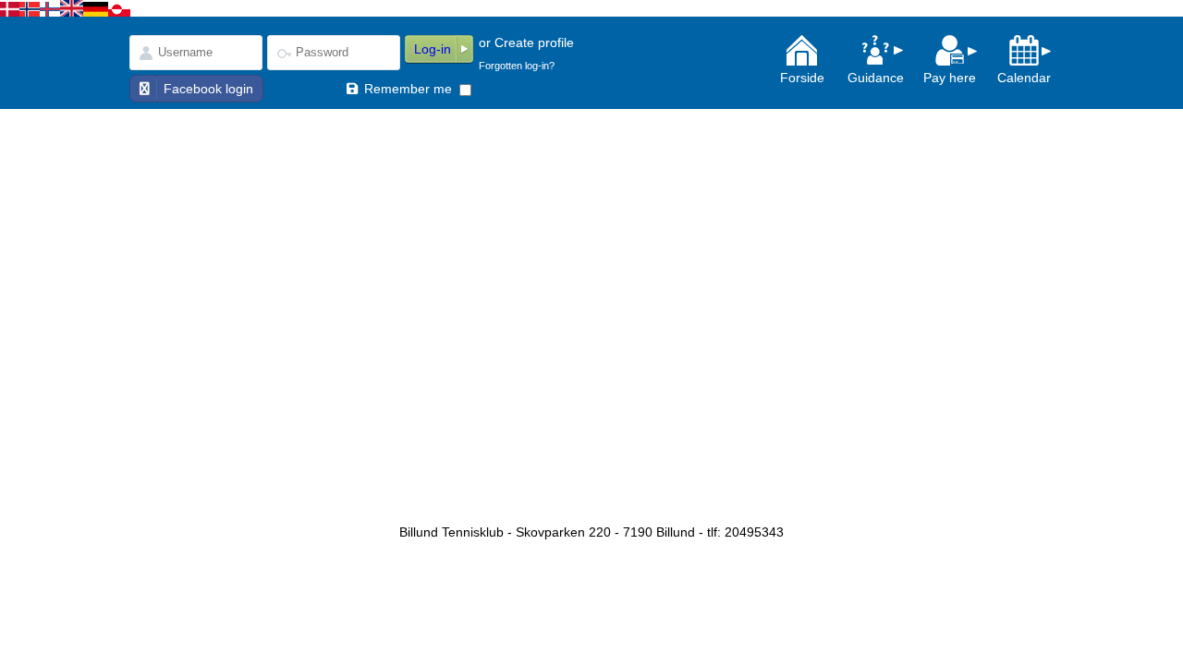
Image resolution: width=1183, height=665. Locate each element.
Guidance (876, 77)
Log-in (432, 49)
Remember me (408, 88)
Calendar (1024, 77)
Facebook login (208, 88)
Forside (802, 77)
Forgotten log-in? (517, 65)
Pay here (949, 77)
